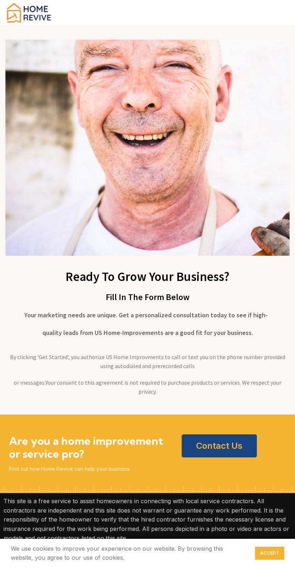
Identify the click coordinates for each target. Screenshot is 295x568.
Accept (269, 553)
